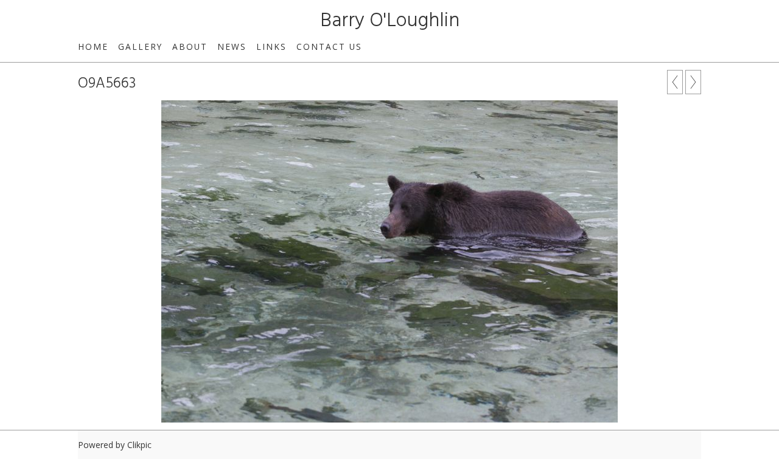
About (190, 46)
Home (93, 46)
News (231, 46)
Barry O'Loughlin (389, 21)
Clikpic (139, 444)
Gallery (140, 46)
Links (271, 46)
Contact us (329, 46)
